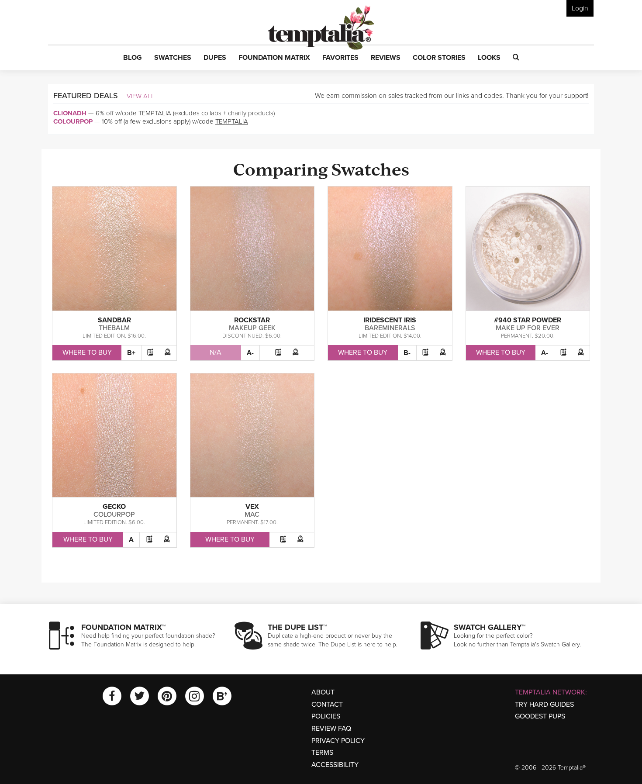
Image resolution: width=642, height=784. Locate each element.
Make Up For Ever (527, 328)
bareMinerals (390, 328)
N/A (215, 352)
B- (407, 353)
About (323, 692)
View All (141, 96)
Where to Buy (87, 352)
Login (580, 8)
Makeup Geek (252, 328)
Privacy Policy (338, 740)
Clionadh (69, 113)
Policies (325, 716)
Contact (327, 704)
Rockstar (252, 320)
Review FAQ (331, 728)
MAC (252, 514)
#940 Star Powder (527, 320)
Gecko (114, 506)
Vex (252, 506)
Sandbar (114, 320)
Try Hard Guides (544, 704)
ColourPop (73, 121)
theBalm (114, 328)
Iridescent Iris (389, 320)
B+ (131, 353)
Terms (322, 752)
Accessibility (335, 764)
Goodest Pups (540, 716)
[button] (132, 58)
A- (250, 353)
